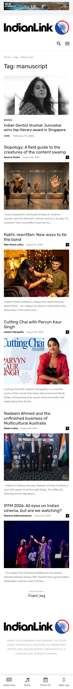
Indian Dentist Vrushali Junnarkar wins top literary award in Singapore (35, 127)
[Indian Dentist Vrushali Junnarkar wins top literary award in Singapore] (36, 95)
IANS (7, 135)
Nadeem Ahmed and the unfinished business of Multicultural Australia (27, 418)
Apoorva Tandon (12, 157)
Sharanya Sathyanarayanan (18, 515)
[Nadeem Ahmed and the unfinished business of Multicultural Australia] (36, 457)
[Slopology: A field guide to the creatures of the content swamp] (36, 186)
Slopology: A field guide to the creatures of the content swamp (35, 149)
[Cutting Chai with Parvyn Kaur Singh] (36, 360)
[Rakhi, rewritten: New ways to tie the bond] (36, 273)
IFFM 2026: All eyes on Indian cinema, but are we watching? (33, 508)
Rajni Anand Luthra (13, 244)
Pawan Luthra (11, 428)
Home (7, 57)
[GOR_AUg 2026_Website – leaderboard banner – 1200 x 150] (36, 6)
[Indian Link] (36, 28)
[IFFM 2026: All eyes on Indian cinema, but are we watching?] (36, 544)
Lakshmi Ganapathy (14, 332)
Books (8, 120)
